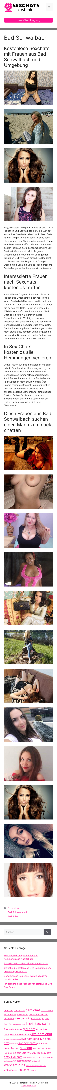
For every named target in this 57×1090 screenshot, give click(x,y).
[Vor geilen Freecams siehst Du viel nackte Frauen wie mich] (28, 468)
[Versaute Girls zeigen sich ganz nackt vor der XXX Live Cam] (28, 895)
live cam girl (16, 1039)
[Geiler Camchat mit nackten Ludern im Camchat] (28, 701)
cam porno (44, 1011)
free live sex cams (19, 1024)
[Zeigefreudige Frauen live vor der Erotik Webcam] (28, 180)
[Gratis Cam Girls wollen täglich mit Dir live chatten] (28, 740)
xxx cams (33, 1070)
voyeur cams (39, 1057)
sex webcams (31, 1052)
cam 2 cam (19, 1010)
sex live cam (14, 1053)
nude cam (42, 1043)
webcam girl (36, 1061)
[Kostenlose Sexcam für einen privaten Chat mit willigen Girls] (28, 856)
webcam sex (10, 1070)
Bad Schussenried (17, 912)
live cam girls (30, 1039)
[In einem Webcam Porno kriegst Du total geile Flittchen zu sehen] (28, 662)
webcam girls (14, 1065)
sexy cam (46, 1053)
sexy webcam (27, 1057)
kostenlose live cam (20, 1034)
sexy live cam (13, 1057)
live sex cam (13, 1043)
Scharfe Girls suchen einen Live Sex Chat (26, 963)
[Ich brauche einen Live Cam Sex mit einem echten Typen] (28, 219)
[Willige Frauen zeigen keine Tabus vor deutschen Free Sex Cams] (28, 623)
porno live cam (11, 1048)
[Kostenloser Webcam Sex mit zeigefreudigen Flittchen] (28, 545)
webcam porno (41, 1066)
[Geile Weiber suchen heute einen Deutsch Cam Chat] (28, 778)
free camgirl (22, 1018)
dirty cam (9, 1018)
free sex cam (38, 1023)
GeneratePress (28, 1085)
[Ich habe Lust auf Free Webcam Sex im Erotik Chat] (28, 584)
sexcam (26, 1048)
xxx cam (23, 1070)
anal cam (8, 1010)
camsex (12, 1014)
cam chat (33, 1010)
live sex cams (27, 1043)
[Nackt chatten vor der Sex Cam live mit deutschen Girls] (28, 142)
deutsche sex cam (38, 1014)
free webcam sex (13, 1029)
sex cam (37, 1048)
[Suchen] (47, 932)
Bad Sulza (13, 916)
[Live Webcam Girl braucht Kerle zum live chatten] (28, 103)
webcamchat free (22, 1060)
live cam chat (41, 1034)
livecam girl (8, 1039)
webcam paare (31, 1066)
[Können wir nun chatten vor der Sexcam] (28, 507)
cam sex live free (22, 1015)
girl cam (29, 1029)
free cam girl (37, 1018)
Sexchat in (13, 908)
